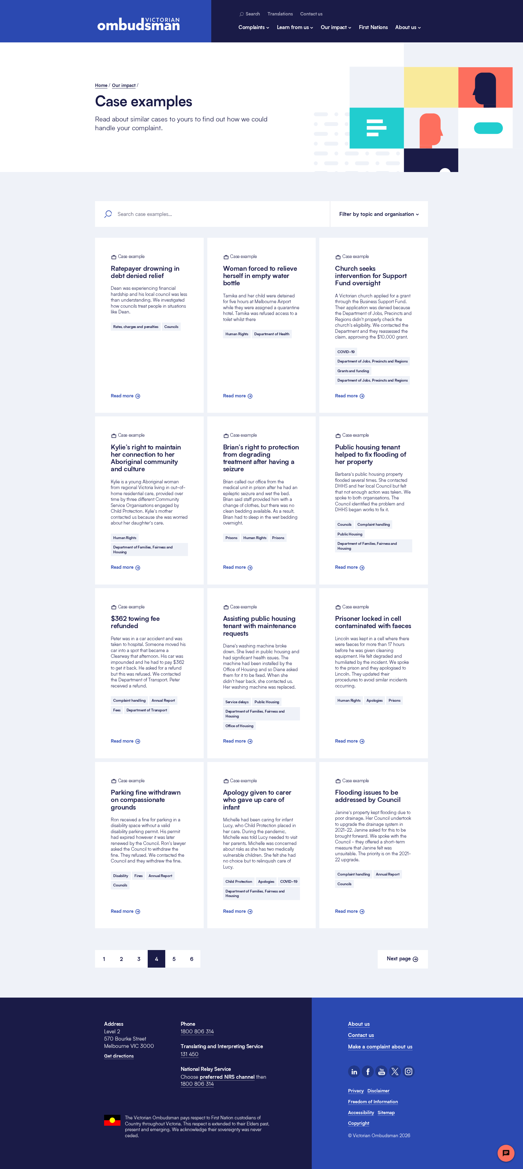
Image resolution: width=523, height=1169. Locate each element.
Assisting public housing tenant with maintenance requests (259, 620)
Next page (399, 958)
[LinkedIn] (354, 1071)
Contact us (311, 13)
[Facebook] (368, 1071)
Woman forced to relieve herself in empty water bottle (260, 270)
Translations (280, 13)
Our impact (334, 27)
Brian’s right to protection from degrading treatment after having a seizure (261, 452)
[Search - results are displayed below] (108, 214)
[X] (395, 1071)
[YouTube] (381, 1071)
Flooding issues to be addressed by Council (367, 791)
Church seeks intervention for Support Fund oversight (370, 270)
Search (252, 13)
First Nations (373, 27)
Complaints (251, 27)
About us (405, 27)
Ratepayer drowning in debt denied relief (145, 266)
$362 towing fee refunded (135, 617)
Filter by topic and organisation (376, 214)
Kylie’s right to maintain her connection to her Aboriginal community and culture (146, 452)
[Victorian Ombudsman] (138, 24)
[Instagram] (409, 1071)
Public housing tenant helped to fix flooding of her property (370, 448)
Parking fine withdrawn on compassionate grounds (145, 794)
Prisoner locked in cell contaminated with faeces (373, 617)
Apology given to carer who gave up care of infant (257, 794)
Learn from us (293, 27)
